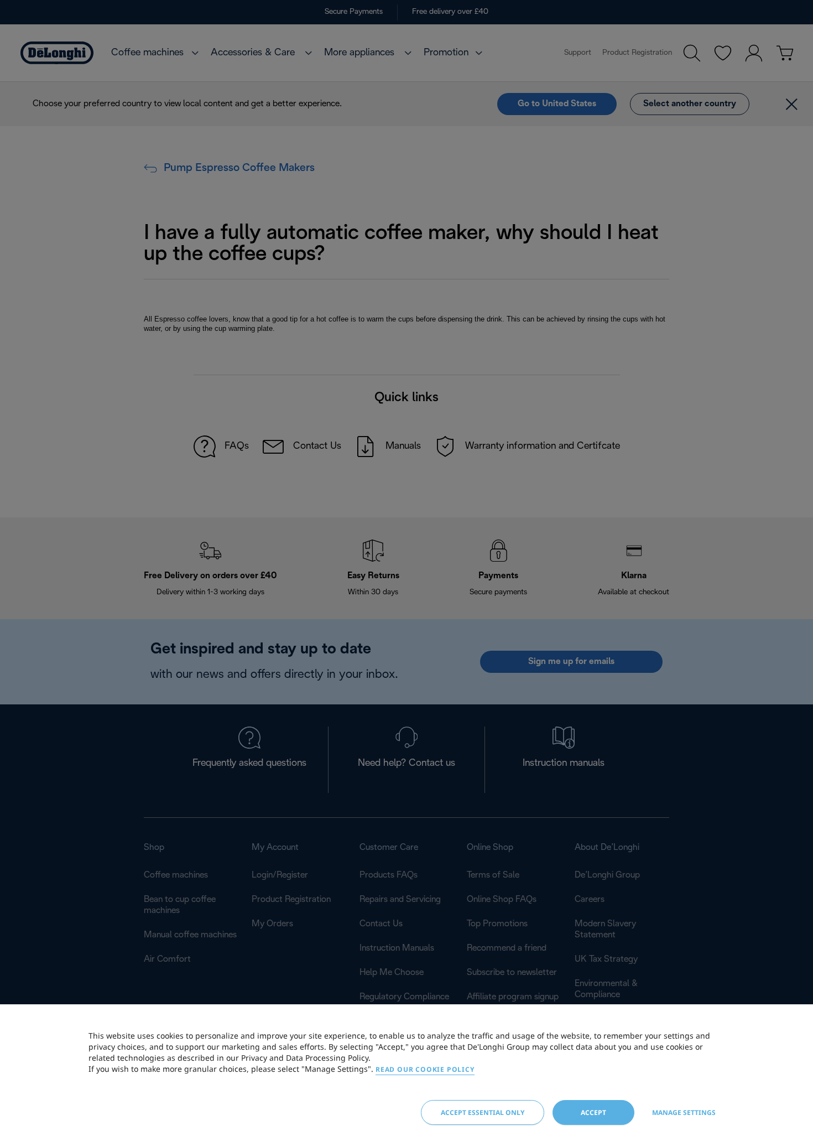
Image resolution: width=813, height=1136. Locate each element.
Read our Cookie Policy (425, 1069)
